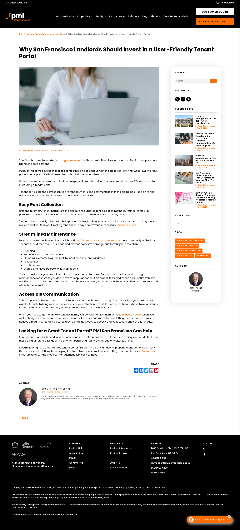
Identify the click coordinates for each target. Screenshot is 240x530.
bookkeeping (202, 255)
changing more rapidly (72, 160)
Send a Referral (118, 467)
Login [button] (72, 467)
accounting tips (184, 255)
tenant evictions (126, 225)
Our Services (64, 16)
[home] (18, 16)
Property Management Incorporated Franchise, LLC (33, 466)
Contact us (148, 351)
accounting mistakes (187, 245)
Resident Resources (121, 448)
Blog (145, 16)
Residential (75, 448)
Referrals (133, 16)
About (154, 16)
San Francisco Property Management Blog (42, 34)
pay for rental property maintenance (98, 240)
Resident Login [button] (118, 453)
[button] (177, 99)
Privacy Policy (134, 487)
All (179, 223)
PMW (110, 487)
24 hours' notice (131, 314)
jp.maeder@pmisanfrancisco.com (170, 463)
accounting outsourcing (189, 250)
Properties (83, 16)
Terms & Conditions (155, 487)
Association (76, 453)
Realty (100, 16)
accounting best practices (190, 240)
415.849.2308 (226, 2)
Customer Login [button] (215, 11)
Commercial (76, 462)
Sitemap (120, 487)
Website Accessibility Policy (95, 497)
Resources (115, 16)
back (24, 418)
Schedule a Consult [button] (215, 21)
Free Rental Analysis (176, 16)
